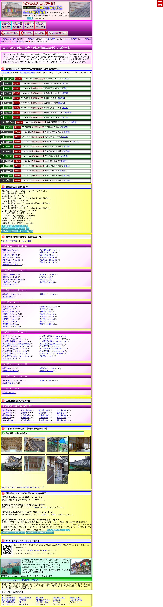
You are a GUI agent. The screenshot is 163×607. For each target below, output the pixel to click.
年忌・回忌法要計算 (8, 602)
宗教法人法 (56, 600)
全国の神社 (31, 39)
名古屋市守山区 (16, 356)
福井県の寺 (25, 413)
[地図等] (67, 79)
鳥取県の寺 (25, 420)
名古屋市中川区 (16, 344)
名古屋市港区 (51, 351)
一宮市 (10, 255)
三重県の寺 (43, 415)
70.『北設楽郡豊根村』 (57, 33)
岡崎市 (46, 262)
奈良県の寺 (61, 418)
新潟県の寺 (43, 410)
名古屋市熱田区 (52, 336)
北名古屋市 (12, 279)
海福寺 (8, 88)
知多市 (45, 309)
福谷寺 (9, 137)
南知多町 (12, 380)
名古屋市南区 (14, 353)
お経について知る (7, 604)
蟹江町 (47, 274)
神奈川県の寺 (26, 410)
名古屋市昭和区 (53, 339)
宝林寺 (9, 142)
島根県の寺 (43, 420)
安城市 (47, 252)
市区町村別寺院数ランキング (12, 226)
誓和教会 (10, 122)
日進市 (9, 358)
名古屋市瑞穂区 (52, 349)
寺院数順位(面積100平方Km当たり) (15, 231)
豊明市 (46, 319)
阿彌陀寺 (9, 79)
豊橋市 (46, 324)
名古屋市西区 (50, 346)
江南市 (46, 282)
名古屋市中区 (50, 344)
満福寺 (9, 161)
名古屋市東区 (14, 349)
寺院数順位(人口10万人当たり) (13, 228)
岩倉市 (46, 257)
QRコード (60, 545)
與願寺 (9, 176)
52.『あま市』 (39, 33)
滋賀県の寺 (61, 415)
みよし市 (9, 383)
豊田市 (45, 321)
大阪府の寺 (25, 418)
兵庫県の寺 (43, 418)
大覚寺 (9, 132)
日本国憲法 (22, 600)
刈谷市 (45, 277)
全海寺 (9, 127)
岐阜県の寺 (6, 415)
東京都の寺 (6, 410)
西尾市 (45, 356)
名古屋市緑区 (14, 351)
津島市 (45, 311)
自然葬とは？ (74, 602)
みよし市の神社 (71, 39)
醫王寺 (8, 83)
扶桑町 (10, 371)
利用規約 (34, 580)
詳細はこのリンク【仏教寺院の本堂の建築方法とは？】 (23, 487)
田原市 (8, 309)
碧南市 (46, 371)
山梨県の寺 (43, 413)
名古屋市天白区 (53, 341)
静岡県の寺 (25, 415)
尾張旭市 (12, 265)
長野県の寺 (61, 413)
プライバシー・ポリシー (10, 580)
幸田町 (10, 282)
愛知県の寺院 (17, 41)
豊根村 (9, 324)
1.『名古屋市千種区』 (11, 33)
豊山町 (11, 326)
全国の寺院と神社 (9, 39)
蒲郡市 (10, 277)
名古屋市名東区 (53, 353)
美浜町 (47, 380)
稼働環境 (25, 580)
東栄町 (11, 314)
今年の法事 (56, 602)
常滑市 (46, 316)
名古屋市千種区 (15, 341)
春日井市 (10, 274)
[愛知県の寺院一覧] (27, 73)
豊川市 (9, 321)
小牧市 (8, 284)
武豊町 (48, 306)
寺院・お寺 (39, 598)
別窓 (26, 226)
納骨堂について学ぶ (43, 600)
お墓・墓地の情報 (76, 600)
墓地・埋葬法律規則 (8, 600)
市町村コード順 (16, 241)
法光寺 (9, 146)
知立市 (9, 311)
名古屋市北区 (13, 339)
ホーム (29, 18)
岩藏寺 (8, 103)
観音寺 (8, 93)
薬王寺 (9, 171)
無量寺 (9, 166)
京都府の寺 (6, 418)
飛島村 (10, 319)
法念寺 (9, 156)
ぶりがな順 (5, 241)
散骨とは (22, 602)
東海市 (46, 314)
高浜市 (9, 306)
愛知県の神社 (51, 39)
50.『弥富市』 (28, 33)
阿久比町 (48, 250)
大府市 (8, 262)
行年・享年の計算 (25, 598)
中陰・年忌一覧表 (59, 598)
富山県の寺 (61, 410)
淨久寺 (8, 117)
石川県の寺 (6, 413)
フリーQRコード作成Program (37, 550)
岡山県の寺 (61, 420)
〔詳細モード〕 (6, 73)
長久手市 (10, 336)
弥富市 (8, 393)
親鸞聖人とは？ (75, 598)
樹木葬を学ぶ (23, 604)
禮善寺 (9, 180)
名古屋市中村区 (16, 346)
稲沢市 (46, 255)
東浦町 (48, 368)
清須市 (45, 279)
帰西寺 (8, 108)
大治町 (48, 260)
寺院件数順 (27, 241)
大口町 (11, 260)
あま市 (8, 252)
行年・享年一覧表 (42, 602)
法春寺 (9, 151)
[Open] (18, 78)
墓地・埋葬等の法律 (8, 598)
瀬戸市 (8, 297)
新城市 (46, 294)
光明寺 (8, 113)
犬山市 (9, 257)
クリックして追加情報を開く (13, 592)
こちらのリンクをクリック (42, 507)
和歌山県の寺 (7, 420)
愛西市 (9, 250)
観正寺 (8, 98)
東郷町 (11, 316)
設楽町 (10, 294)
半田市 (8, 368)
